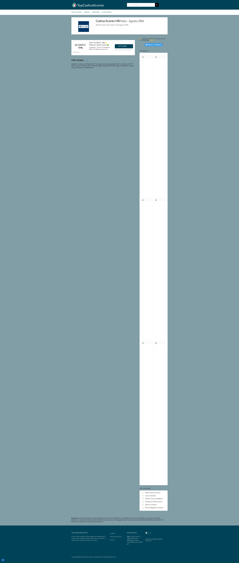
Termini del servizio (116, 536)
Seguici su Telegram (155, 45)
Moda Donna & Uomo (151, 492)
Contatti (112, 533)
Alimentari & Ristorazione (152, 501)
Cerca (157, 5)
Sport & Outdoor (149, 504)
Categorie (96, 12)
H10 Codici (76, 52)
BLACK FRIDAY (106, 12)
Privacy (112, 540)
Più (107, 49)
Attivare (122, 46)
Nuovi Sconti (76, 12)
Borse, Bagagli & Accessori (152, 507)
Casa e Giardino (149, 495)
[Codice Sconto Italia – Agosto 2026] (87, 5)
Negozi (86, 12)
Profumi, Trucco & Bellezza (152, 498)
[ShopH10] (83, 27)
